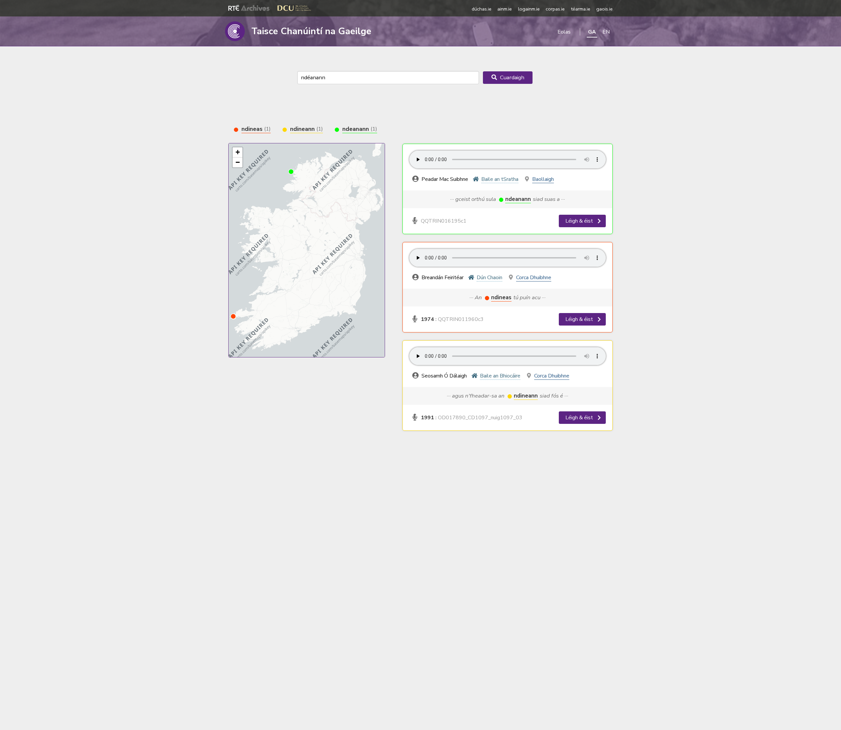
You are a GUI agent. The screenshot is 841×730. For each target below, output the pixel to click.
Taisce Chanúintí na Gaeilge (311, 31)
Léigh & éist (579, 221)
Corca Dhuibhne (533, 277)
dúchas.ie (481, 9)
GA (592, 32)
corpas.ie (555, 9)
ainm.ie (504, 9)
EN (606, 32)
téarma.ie (580, 9)
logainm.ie (529, 9)
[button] (233, 316)
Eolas (564, 32)
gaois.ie (604, 9)
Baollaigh (543, 179)
